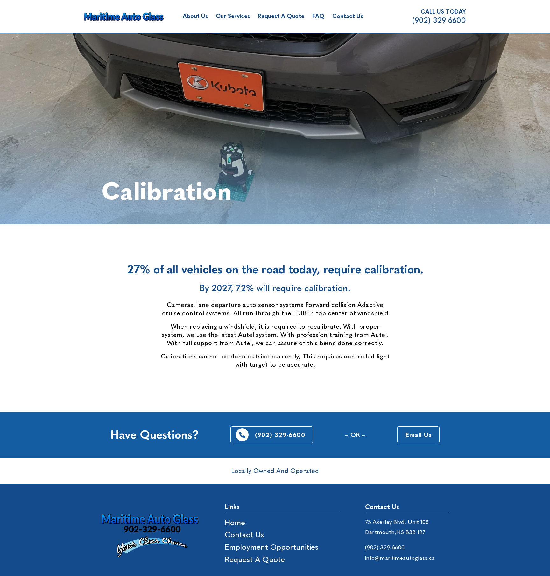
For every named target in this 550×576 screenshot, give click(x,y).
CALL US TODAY (443, 11)
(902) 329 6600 (439, 20)
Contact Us (347, 16)
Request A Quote (281, 16)
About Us (195, 16)
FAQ (318, 16)
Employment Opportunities (271, 547)
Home (235, 522)
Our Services (233, 16)
